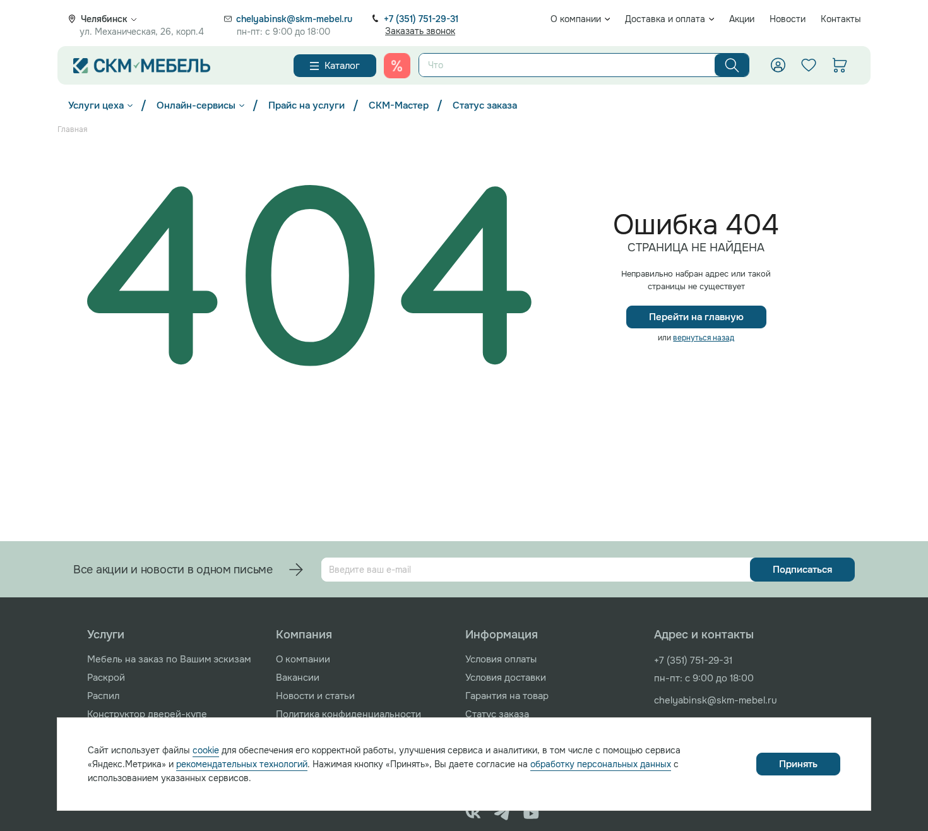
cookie (206, 750)
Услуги (105, 635)
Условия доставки (505, 677)
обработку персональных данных (600, 764)
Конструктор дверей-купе (147, 714)
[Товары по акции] (397, 65)
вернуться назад (703, 338)
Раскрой (106, 677)
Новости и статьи (315, 696)
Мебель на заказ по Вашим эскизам (169, 659)
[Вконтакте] (473, 813)
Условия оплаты (501, 659)
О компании (575, 19)
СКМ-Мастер (399, 105)
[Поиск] (732, 65)
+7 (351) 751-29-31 (421, 19)
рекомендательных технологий (241, 764)
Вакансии (297, 677)
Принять (798, 764)
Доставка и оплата (665, 19)
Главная (72, 129)
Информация (501, 635)
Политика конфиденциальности (348, 714)
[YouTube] (531, 813)
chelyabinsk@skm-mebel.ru (294, 19)
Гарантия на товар (507, 696)
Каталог (342, 65)
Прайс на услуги (306, 105)
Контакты (841, 19)
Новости (788, 19)
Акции (741, 19)
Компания (304, 635)
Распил (103, 696)
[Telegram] (502, 813)
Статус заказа (485, 105)
